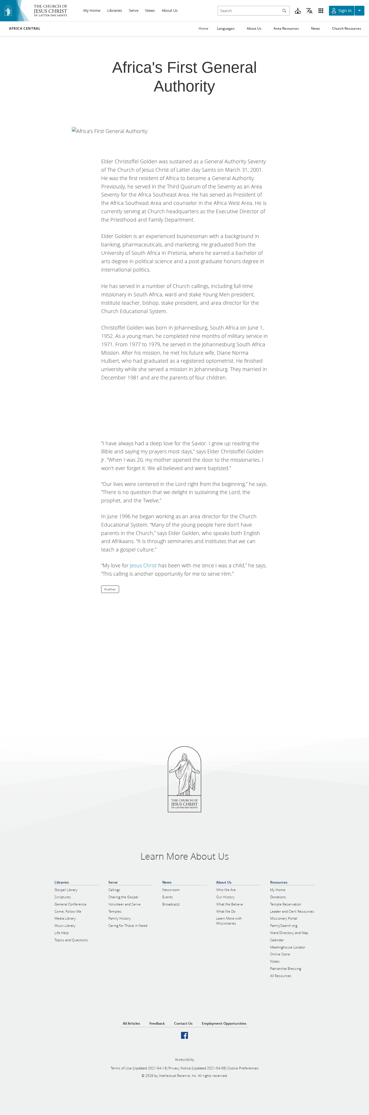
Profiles (110, 589)
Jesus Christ (143, 565)
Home (203, 28)
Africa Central (24, 29)
